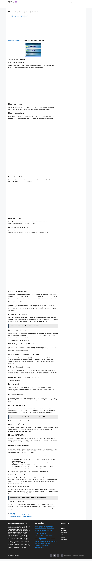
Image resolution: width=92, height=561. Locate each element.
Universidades (39, 547)
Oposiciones (37, 539)
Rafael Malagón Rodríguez (19, 16)
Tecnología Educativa (44, 543)
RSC (62, 526)
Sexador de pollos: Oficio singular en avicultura (21, 514)
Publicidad (64, 532)
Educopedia (79, 2)
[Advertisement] (33, 27)
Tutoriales (44, 545)
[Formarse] (12, 2)
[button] (82, 6)
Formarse (11, 40)
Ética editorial (64, 535)
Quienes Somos (67, 555)
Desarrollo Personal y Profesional (44, 528)
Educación (30, 2)
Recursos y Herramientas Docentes (46, 541)
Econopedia (71, 2)
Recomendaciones (39, 2)
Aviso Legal (75, 555)
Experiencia (64, 530)
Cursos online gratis (39, 526)
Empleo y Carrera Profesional (44, 536)
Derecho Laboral (48, 526)
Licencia (63, 537)
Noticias (53, 538)
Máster (48, 538)
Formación (22, 2)
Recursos (62, 2)
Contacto (81, 555)
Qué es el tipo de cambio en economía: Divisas (21, 516)
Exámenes (36, 538)
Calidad (63, 528)
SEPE (36, 543)
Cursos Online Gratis (52, 2)
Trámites (37, 545)
